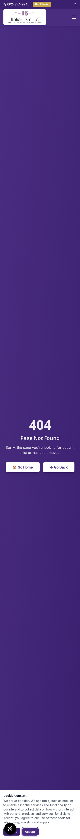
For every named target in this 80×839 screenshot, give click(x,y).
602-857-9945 (18, 4)
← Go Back (59, 467)
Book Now (41, 4)
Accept (30, 831)
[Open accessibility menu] (10, 829)
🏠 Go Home (23, 467)
